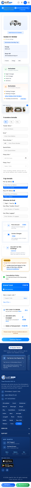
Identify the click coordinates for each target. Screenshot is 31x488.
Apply (25, 298)
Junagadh (5, 417)
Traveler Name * (7, 125)
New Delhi (19, 420)
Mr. (6, 122)
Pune (12, 423)
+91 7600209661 (10, 398)
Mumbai (20, 417)
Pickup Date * (7, 154)
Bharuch (5, 406)
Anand (14, 403)
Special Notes (7, 147)
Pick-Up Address (7, 181)
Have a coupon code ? (9, 295)
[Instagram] (7, 470)
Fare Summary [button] (9, 289)
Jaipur (11, 413)
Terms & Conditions (12, 269)
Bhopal (21, 406)
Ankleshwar (22, 403)
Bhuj (4, 410)
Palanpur (5, 423)
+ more (19, 423)
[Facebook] (3, 470)
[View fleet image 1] (9, 109)
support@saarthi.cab (11, 395)
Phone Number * (7, 140)
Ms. (12, 122)
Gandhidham (11, 410)
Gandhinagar (21, 410)
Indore (4, 413)
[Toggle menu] (28, 2)
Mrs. (17, 122)
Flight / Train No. (9, 203)
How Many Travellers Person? (11, 206)
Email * (5, 133)
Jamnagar (18, 413)
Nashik (11, 420)
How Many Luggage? (9, 213)
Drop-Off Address (8, 190)
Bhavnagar (13, 406)
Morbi (12, 417)
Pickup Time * (7, 162)
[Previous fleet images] (4, 109)
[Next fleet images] (27, 109)
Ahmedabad (6, 403)
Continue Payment (15, 339)
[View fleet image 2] (18, 109)
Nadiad (4, 420)
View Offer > (6, 302)
